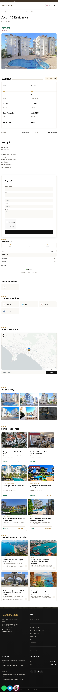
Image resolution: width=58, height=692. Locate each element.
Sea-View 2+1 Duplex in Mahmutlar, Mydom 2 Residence (40, 452)
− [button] (3, 336)
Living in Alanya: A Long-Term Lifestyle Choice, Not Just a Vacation (40, 561)
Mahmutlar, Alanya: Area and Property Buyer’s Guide (13, 660)
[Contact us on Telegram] (10, 688)
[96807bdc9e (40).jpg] (10, 399)
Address (6, 203)
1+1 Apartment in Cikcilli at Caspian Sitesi (14, 452)
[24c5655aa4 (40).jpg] (48, 399)
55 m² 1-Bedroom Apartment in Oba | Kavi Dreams (14, 519)
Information (32, 622)
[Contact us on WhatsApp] (4, 688)
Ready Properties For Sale (16, 11)
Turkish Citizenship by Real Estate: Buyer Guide (12, 670)
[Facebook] (49, 1)
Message (6, 209)
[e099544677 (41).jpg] (10, 413)
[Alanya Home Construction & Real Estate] (7, 5)
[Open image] (29, 51)
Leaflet (44, 369)
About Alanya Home (34, 619)
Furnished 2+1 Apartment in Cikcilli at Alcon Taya (13, 486)
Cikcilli (25, 11)
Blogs (31, 639)
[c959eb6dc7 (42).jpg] (29, 413)
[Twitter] (51, 1)
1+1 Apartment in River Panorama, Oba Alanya (40, 486)
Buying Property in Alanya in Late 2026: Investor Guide (13, 674)
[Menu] (54, 5)
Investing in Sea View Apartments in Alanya (41, 591)
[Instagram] (53, 1)
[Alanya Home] (10, 615)
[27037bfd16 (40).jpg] (29, 399)
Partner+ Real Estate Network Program (38, 630)
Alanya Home (4, 11)
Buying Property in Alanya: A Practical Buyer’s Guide (13, 679)
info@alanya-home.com (7, 631)
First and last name (9, 186)
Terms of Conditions (34, 650)
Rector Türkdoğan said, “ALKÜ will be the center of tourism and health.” (13, 592)
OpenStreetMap (49, 369)
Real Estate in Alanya (34, 633)
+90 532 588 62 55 (6, 629)
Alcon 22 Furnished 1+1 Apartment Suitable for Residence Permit (40, 519)
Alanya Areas (33, 636)
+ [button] (3, 334)
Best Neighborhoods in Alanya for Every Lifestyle (13, 560)
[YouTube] (55, 1)
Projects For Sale (34, 625)
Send (29, 232)
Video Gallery (33, 642)
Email (6, 192)
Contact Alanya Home (35, 645)
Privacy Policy (33, 648)
